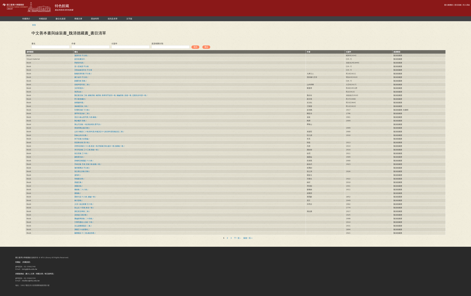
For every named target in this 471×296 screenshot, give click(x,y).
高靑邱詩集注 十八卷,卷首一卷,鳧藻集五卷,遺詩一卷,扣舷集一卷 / (99, 146)
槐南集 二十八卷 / (81, 190)
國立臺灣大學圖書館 (23, 258)
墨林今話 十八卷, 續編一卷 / (85, 197)
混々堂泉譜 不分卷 (81, 66)
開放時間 (95, 19)
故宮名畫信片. (79, 59)
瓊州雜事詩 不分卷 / (82, 168)
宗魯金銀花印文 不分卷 (83, 70)
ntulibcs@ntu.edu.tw (30, 281)
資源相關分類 (157, 43)
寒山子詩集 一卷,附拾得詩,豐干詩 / (87, 124)
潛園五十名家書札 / (81, 229)
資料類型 (30, 52)
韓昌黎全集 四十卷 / (82, 142)
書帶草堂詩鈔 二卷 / (82, 113)
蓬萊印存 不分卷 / (81, 55)
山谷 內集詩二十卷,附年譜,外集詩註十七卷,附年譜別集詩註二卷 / (99, 132)
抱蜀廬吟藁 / (79, 103)
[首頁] (27, 7)
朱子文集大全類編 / (81, 139)
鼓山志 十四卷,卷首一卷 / (84, 208)
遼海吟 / (77, 175)
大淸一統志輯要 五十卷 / (83, 204)
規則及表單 (113, 19)
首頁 (34, 25)
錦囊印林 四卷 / (80, 81)
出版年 (114, 43)
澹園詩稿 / (78, 186)
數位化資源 (60, 19)
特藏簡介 (26, 19)
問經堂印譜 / (79, 63)
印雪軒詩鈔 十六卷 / (82, 110)
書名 (33, 43)
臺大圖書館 (448, 5)
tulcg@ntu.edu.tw (29, 269)
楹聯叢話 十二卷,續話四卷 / (84, 233)
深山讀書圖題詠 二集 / (83, 226)
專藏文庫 (78, 19)
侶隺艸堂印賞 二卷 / (82, 85)
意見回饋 (457, 5)
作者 (73, 43)
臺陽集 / (77, 193)
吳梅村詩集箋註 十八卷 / (83, 161)
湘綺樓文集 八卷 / (81, 106)
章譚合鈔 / (78, 92)
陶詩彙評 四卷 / (80, 121)
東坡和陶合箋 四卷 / (82, 128)
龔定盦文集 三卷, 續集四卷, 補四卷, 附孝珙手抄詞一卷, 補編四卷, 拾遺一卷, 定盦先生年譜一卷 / (110, 95)
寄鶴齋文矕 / (79, 179)
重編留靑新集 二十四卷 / (83, 219)
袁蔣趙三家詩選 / (81, 215)
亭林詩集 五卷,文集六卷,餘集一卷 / (87, 164)
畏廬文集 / (78, 182)
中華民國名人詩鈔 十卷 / (83, 222)
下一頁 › (237, 238)
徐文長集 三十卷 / (81, 153)
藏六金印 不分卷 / (81, 77)
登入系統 (466, 5)
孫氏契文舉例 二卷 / (82, 211)
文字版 (129, 19)
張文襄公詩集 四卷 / (82, 171)
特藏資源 (43, 19)
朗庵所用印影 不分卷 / (83, 74)
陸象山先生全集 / (81, 135)
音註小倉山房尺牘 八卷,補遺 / (85, 117)
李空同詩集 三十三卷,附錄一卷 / (86, 150)
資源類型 (396, 52)
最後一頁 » (247, 238)
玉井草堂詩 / (79, 88)
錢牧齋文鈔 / (79, 157)
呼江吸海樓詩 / (80, 99)
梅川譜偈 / (78, 200)
